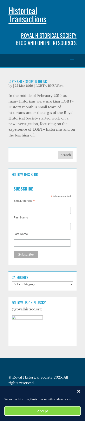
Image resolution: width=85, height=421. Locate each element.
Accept (42, 411)
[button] (79, 391)
